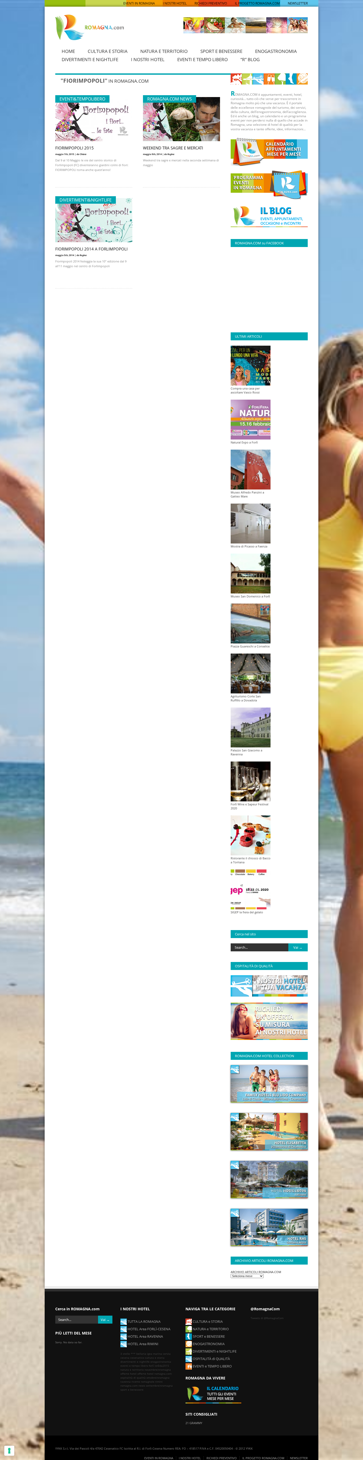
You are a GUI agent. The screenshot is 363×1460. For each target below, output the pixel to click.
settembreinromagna (159, 1385)
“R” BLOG (250, 59)
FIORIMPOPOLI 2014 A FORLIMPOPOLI (91, 249)
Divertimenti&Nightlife (86, 200)
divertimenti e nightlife (135, 1361)
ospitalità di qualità (133, 1377)
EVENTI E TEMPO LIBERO (202, 59)
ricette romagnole (143, 1381)
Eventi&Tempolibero (82, 99)
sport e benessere (131, 1389)
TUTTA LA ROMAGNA (144, 1321)
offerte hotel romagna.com (154, 1373)
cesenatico (137, 1357)
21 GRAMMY (193, 1423)
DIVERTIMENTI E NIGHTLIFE (90, 59)
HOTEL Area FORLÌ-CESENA (148, 1329)
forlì (151, 1365)
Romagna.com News (169, 99)
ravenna (125, 1381)
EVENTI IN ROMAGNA (139, 3)
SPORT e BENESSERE (208, 1336)
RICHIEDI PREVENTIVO (211, 3)
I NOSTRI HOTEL (175, 3)
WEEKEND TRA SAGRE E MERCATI (173, 147)
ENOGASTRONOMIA (276, 51)
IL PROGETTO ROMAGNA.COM (257, 3)
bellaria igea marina (149, 1354)
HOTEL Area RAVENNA (145, 1336)
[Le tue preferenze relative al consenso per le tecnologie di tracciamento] (9, 1451)
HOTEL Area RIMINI (142, 1343)
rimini (159, 1381)
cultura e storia (154, 1357)
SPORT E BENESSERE (221, 51)
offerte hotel (128, 1373)
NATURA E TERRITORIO (164, 51)
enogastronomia (160, 1361)
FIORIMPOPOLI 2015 (74, 147)
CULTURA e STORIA (207, 1321)
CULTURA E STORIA (108, 51)
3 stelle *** (128, 1354)
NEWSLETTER (298, 3)
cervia (167, 1354)
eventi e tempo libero (134, 1365)
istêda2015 (162, 1365)
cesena (124, 1357)
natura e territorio (132, 1369)
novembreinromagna (158, 1369)
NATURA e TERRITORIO (210, 1329)
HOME (68, 51)
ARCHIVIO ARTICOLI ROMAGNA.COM (256, 1272)
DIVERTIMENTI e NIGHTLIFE (214, 1351)
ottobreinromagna (158, 1377)
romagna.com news (132, 1385)
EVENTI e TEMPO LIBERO (212, 1366)
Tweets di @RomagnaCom (267, 1318)
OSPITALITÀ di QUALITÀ (211, 1358)
